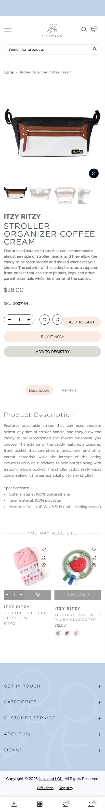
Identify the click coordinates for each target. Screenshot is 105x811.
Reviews (69, 390)
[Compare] (57, 320)
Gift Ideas (45, 788)
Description (39, 390)
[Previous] (11, 132)
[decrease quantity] (8, 320)
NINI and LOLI (51, 779)
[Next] (94, 132)
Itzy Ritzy (17, 607)
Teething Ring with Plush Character (78, 617)
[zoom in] (94, 173)
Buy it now (52, 337)
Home (9, 72)
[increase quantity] (30, 320)
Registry (66, 788)
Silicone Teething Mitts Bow (25, 615)
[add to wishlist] (44, 320)
